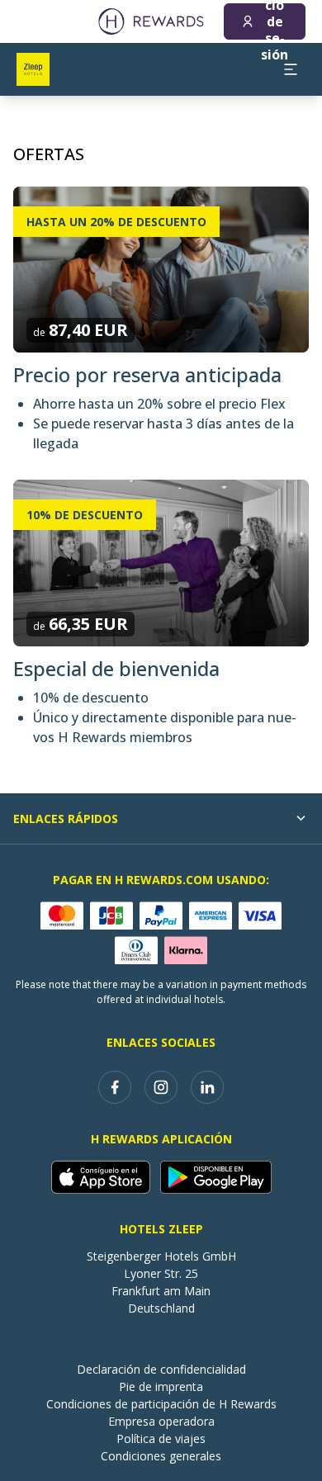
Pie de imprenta (161, 1386)
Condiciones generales (161, 1456)
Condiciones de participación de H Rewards (161, 1404)
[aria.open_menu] (290, 69)
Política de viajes (161, 1438)
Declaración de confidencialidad (161, 1369)
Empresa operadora (161, 1421)
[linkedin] (207, 1087)
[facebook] (114, 1087)
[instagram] (161, 1087)
